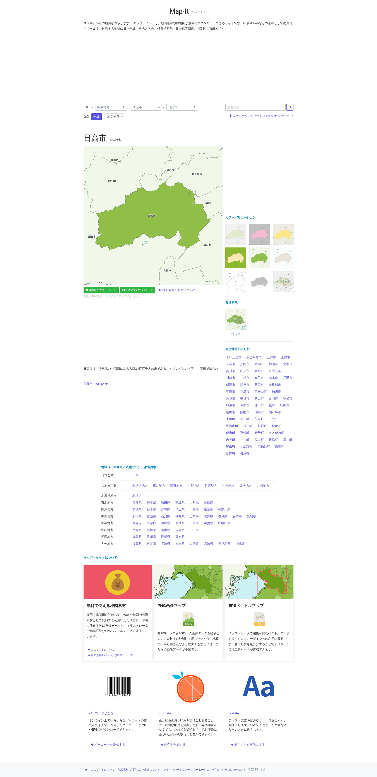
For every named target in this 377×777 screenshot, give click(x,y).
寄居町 (259, 432)
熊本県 (180, 543)
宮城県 (180, 502)
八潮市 (259, 364)
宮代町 (244, 432)
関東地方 (176, 485)
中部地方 (194, 485)
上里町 (230, 419)
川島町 (273, 439)
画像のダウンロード (102, 290)
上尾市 (285, 357)
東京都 (208, 509)
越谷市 (230, 412)
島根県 (151, 530)
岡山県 (165, 530)
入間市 (244, 364)
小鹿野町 (246, 446)
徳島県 (137, 536)
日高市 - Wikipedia (96, 384)
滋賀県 (208, 523)
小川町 (244, 439)
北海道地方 (140, 485)
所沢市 (230, 384)
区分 (87, 116)
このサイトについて (102, 649)
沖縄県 (240, 543)
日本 (135, 475)
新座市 (244, 384)
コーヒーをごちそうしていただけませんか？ (262, 115)
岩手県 (151, 502)
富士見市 (275, 371)
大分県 (194, 543)
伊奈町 (230, 432)
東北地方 (159, 485)
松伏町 (276, 426)
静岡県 (237, 516)
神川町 (244, 419)
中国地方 (228, 485)
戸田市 (287, 377)
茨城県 (137, 509)
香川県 (151, 536)
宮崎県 (208, 543)
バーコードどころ (101, 713)
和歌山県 (224, 523)
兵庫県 (165, 523)
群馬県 (165, 509)
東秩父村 (264, 446)
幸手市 (259, 377)
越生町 (247, 426)
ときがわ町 (276, 432)
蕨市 (272, 405)
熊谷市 (244, 398)
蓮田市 (259, 405)
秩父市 (287, 398)
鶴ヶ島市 (275, 412)
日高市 (259, 384)
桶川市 (276, 391)
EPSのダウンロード (139, 290)
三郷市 (271, 357)
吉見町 (230, 439)
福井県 (180, 516)
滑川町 (287, 439)
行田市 (284, 405)
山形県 (194, 502)
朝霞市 (230, 391)
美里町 (259, 419)
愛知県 (251, 516)
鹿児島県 (224, 543)
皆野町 (230, 453)
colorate (165, 713)
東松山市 (261, 391)
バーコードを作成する (109, 744)
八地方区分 (109, 485)
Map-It (179, 11)
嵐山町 (259, 439)
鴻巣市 (259, 412)
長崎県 (165, 543)
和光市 (244, 371)
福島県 (208, 502)
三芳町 (273, 419)
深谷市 (230, 398)
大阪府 (137, 523)
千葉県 (194, 509)
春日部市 (275, 384)
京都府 (151, 523)
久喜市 (230, 364)
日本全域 (107, 475)
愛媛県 (165, 536)
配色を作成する (174, 744)
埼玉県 (180, 509)
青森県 (137, 502)
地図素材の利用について (178, 290)
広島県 (180, 530)
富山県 (151, 516)
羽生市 (230, 405)
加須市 (273, 364)
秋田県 (165, 502)
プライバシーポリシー (177, 769)
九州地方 (263, 485)
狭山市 (259, 398)
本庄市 (244, 391)
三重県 (194, 523)
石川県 (165, 516)
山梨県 (194, 516)
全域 (96, 116)
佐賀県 (151, 543)
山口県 (194, 530)
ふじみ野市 (254, 357)
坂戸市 (259, 371)
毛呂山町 (232, 426)
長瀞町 (244, 453)
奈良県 (180, 523)
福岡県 (137, 543)
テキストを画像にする (249, 744)
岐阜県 (222, 516)
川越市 (244, 377)
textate (234, 713)
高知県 (180, 536)
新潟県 (137, 516)
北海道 (137, 495)
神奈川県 (224, 509)
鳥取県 (137, 530)
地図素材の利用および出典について (111, 655)
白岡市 (273, 398)
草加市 (244, 405)
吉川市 (230, 371)
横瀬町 (279, 446)
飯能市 (244, 412)
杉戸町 (262, 426)
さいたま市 (233, 357)
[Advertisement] (189, 66)
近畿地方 (211, 485)
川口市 (230, 377)
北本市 (287, 364)
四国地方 (246, 485)
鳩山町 (230, 446)
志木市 (273, 377)
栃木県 (151, 509)
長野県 (208, 516)
